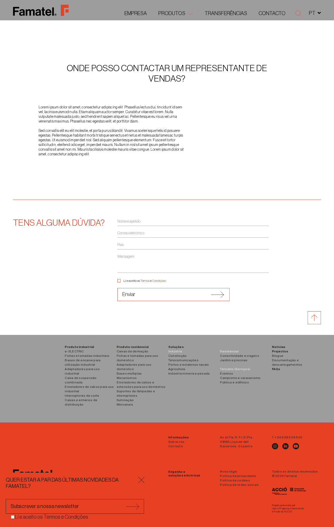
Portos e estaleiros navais (188, 364)
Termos (145, 280)
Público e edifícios (234, 382)
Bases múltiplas (129, 373)
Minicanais (125, 404)
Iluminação (125, 400)
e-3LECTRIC (74, 351)
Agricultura (176, 369)
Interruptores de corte (82, 395)
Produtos (171, 13)
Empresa (135, 13)
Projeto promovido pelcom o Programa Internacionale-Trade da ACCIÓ (288, 508)
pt (312, 13)
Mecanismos (127, 377)
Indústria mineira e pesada (189, 373)
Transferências (226, 13)
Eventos (226, 373)
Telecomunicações (183, 360)
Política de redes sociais (239, 484)
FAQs (276, 369)
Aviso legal (228, 471)
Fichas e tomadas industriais (87, 355)
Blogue (277, 355)
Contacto (272, 13)
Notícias (278, 346)
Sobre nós (176, 441)
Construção (177, 355)
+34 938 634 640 (288, 437)
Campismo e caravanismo (240, 377)
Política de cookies (235, 480)
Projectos (280, 351)
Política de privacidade (238, 475)
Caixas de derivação (132, 351)
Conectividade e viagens (239, 355)
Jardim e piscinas (233, 360)
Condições (159, 280)
